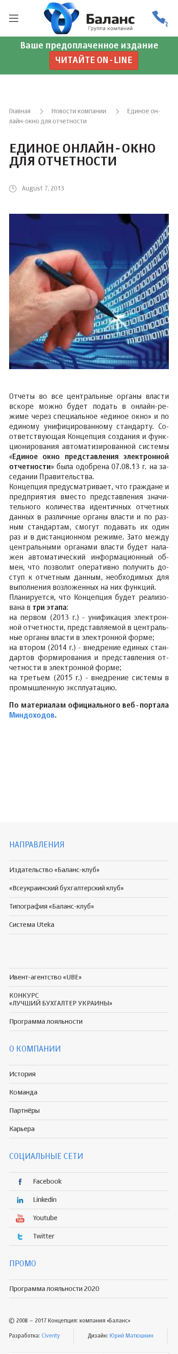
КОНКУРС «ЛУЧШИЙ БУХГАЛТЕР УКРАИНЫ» (60, 999)
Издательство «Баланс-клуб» (54, 870)
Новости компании (79, 111)
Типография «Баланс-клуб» (51, 906)
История (22, 1074)
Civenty (51, 1336)
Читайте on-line (93, 60)
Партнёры (24, 1110)
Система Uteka (31, 924)
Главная (20, 111)
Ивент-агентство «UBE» (45, 977)
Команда (23, 1092)
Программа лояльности (46, 1021)
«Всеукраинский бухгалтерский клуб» (66, 888)
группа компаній (89, 18)
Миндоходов (32, 715)
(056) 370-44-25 (159, 18)
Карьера (22, 1129)
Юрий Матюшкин (131, 1336)
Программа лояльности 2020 (54, 1288)
